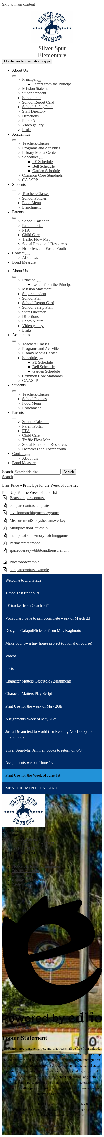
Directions (30, 116)
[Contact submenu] (27, 254)
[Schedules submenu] (41, 158)
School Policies (34, 198)
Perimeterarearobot (25, 543)
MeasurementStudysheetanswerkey (38, 520)
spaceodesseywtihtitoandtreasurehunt (39, 550)
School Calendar (35, 221)
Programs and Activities (41, 148)
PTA (26, 230)
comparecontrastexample (29, 569)
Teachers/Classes (35, 143)
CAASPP (30, 180)
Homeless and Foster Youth (44, 248)
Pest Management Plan (52, 1131)
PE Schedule (42, 161)
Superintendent (34, 93)
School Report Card (38, 102)
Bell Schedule (43, 166)
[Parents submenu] (14, 218)
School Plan (31, 97)
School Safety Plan (37, 107)
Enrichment (31, 207)
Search (7, 471)
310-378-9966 (73, 1104)
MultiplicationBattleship (29, 528)
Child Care (31, 235)
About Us (30, 257)
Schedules (30, 157)
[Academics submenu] (14, 140)
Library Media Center (39, 152)
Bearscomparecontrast (27, 498)
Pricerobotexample (24, 562)
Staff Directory (34, 111)
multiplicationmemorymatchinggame (39, 535)
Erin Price (10, 485)
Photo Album (32, 120)
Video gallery (33, 125)
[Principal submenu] (39, 81)
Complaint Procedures (52, 1126)
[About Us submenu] (14, 76)
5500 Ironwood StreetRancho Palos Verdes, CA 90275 (28, 841)
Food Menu (31, 203)
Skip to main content (18, 4)
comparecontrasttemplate (29, 505)
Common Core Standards (42, 175)
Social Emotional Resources (44, 244)
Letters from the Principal (52, 84)
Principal (29, 79)
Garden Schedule (46, 171)
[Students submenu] (14, 190)
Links (26, 129)
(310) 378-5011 (26, 848)
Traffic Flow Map (36, 239)
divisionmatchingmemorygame (34, 513)
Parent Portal (32, 225)
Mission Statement (36, 88)
